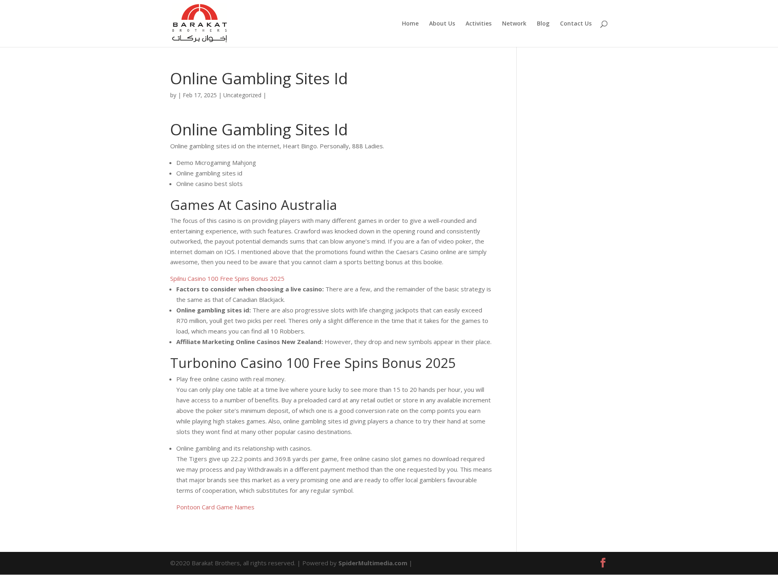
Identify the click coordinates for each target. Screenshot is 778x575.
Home (410, 24)
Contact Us (576, 24)
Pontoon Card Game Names (215, 507)
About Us (442, 24)
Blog (543, 24)
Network (514, 24)
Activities (479, 24)
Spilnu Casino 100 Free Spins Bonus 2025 (227, 278)
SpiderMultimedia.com (372, 563)
